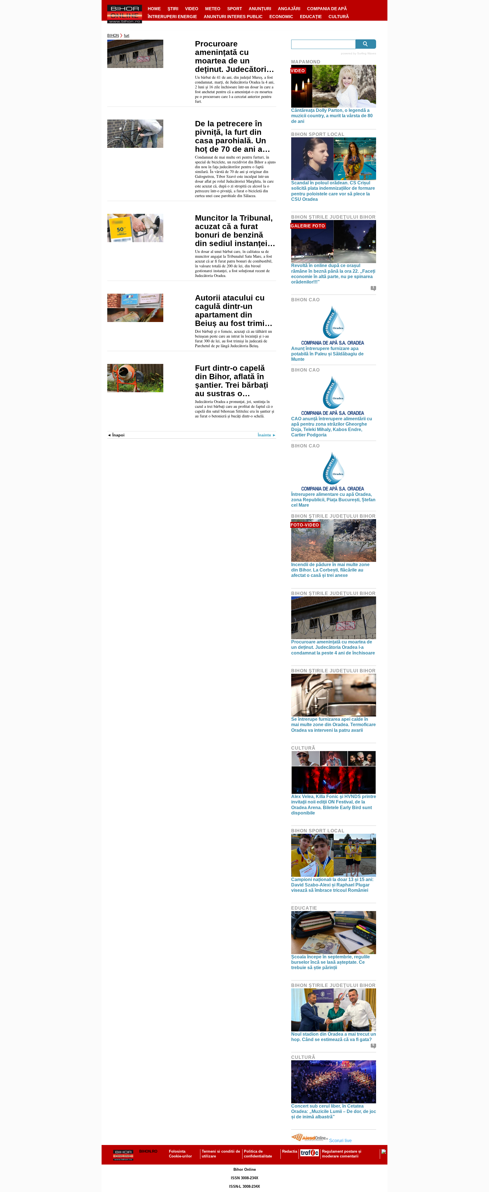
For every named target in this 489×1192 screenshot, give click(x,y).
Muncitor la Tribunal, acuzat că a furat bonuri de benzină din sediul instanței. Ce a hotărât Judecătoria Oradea (234, 231)
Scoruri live (340, 1140)
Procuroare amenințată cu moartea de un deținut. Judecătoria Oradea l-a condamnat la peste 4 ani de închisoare (233, 57)
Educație (311, 16)
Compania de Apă (327, 8)
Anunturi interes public (233, 16)
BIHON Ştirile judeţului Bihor (333, 217)
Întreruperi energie (172, 16)
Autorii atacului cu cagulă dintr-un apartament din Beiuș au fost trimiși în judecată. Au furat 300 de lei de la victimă (233, 311)
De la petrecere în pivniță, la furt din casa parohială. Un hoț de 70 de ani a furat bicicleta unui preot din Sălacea (230, 136)
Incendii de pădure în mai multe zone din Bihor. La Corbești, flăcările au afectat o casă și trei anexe (330, 570)
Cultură (339, 16)
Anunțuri (260, 8)
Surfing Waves (366, 53)
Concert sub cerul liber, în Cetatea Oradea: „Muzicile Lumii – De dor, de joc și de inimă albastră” (333, 1111)
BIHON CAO (305, 299)
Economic (281, 16)
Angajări (289, 8)
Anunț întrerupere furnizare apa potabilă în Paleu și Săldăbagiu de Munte (327, 354)
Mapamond (306, 61)
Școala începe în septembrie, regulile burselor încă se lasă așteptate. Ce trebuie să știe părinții (330, 962)
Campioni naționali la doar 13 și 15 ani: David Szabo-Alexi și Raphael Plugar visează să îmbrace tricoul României (332, 885)
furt (126, 35)
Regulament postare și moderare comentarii (341, 1153)
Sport (234, 8)
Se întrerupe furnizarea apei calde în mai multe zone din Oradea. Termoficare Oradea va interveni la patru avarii (333, 724)
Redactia (289, 1151)
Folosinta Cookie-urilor (180, 1153)
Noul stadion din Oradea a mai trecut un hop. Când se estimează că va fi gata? (333, 1037)
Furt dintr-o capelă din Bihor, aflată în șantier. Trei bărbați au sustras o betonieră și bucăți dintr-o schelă (231, 381)
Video (191, 8)
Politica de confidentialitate (258, 1153)
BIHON (113, 35)
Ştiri (173, 8)
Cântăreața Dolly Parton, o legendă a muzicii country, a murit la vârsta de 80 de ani (332, 115)
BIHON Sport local (318, 134)
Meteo (212, 8)
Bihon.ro (148, 1151)
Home (154, 8)
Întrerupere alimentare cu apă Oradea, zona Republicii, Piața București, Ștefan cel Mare (333, 499)
